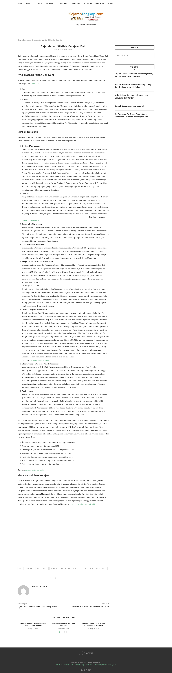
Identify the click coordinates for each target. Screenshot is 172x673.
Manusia (64, 3)
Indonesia (50, 3)
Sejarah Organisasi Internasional (129, 106)
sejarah (54, 569)
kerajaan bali (42, 569)
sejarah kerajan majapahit (34, 470)
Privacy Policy (79, 665)
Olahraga (75, 3)
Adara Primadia (67, 49)
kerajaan (29, 569)
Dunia (39, 3)
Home (20, 3)
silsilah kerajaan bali (98, 569)
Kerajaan (35, 40)
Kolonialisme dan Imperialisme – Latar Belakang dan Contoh (131, 96)
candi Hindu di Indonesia (31, 220)
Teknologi (99, 3)
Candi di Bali (35, 84)
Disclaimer (97, 665)
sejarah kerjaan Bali (68, 569)
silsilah (83, 569)
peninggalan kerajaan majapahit (83, 504)
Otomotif (88, 3)
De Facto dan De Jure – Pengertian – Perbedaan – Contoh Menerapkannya (131, 115)
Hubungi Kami (68, 665)
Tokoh (111, 3)
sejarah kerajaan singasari (40, 360)
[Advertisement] (63, 535)
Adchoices (89, 665)
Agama (29, 3)
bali (20, 569)
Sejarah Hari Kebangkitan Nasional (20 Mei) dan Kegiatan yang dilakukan (134, 75)
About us (59, 665)
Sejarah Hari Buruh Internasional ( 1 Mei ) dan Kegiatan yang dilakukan (133, 86)
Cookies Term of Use (109, 665)
